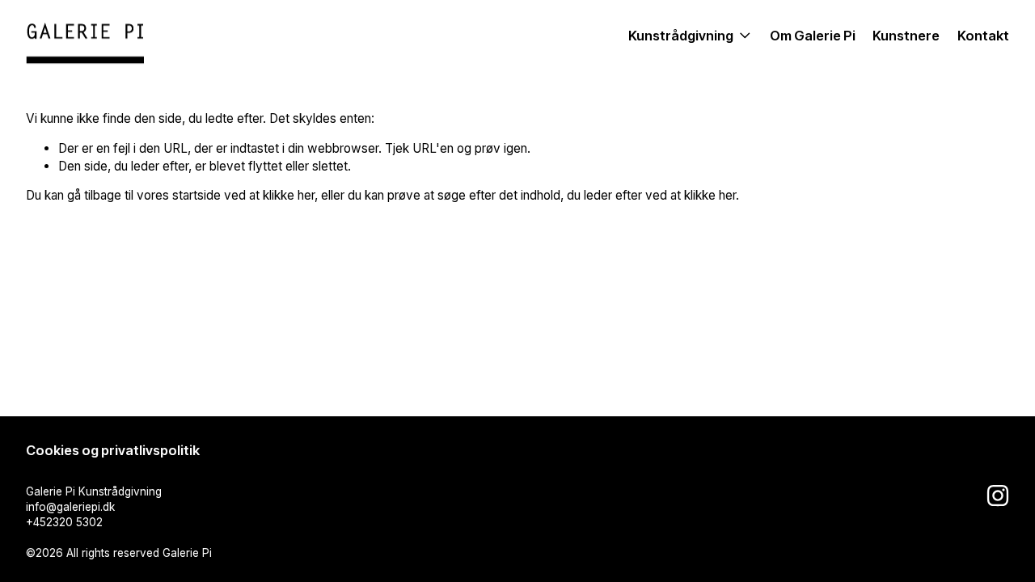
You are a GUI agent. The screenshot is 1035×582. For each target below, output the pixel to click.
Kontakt (983, 35)
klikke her (289, 195)
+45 (36, 522)
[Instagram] (997, 495)
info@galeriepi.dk (70, 506)
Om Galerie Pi (812, 35)
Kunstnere (906, 35)
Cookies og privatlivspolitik (113, 450)
